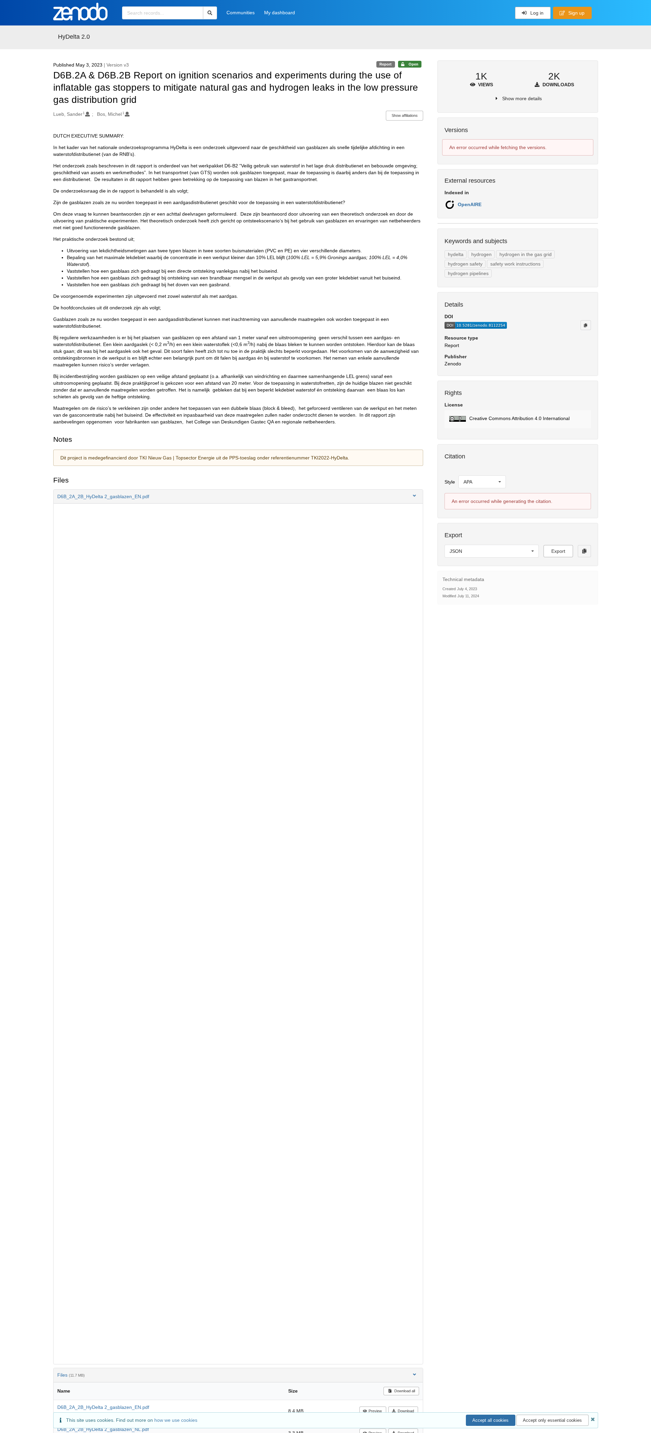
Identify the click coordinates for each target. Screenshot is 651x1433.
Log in (536, 13)
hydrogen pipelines (468, 273)
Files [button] (71, 1375)
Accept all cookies (490, 1420)
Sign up (576, 13)
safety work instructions (515, 264)
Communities (240, 12)
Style (450, 482)
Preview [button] (375, 1411)
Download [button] (406, 1411)
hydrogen (481, 254)
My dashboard (279, 12)
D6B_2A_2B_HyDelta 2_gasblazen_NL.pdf (103, 1429)
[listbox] (482, 481)
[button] (238, 496)
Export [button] (558, 551)
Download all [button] (404, 1391)
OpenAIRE (469, 204)
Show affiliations (405, 115)
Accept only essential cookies (552, 1420)
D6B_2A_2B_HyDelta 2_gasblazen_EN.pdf (103, 1407)
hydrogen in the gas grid (525, 254)
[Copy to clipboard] (585, 325)
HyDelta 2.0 (74, 36)
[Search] (210, 12)
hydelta (455, 254)
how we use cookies (175, 1420)
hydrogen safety (465, 264)
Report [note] (385, 64)
